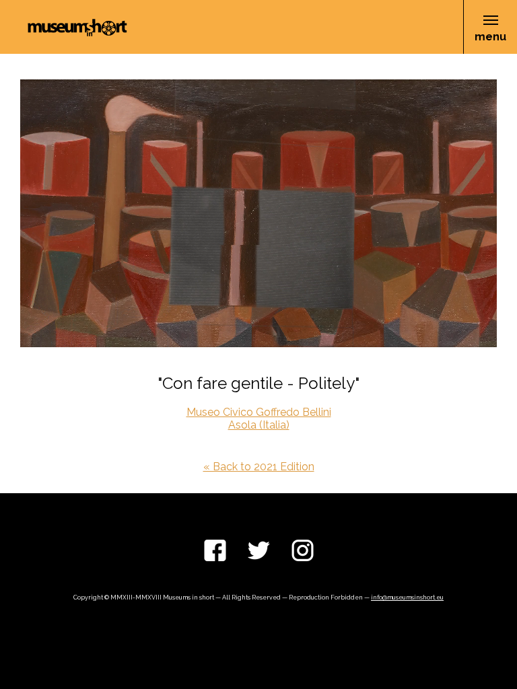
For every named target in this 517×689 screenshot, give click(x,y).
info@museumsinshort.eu (407, 597)
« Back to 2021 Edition (258, 466)
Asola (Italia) (258, 425)
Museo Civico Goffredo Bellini (258, 412)
